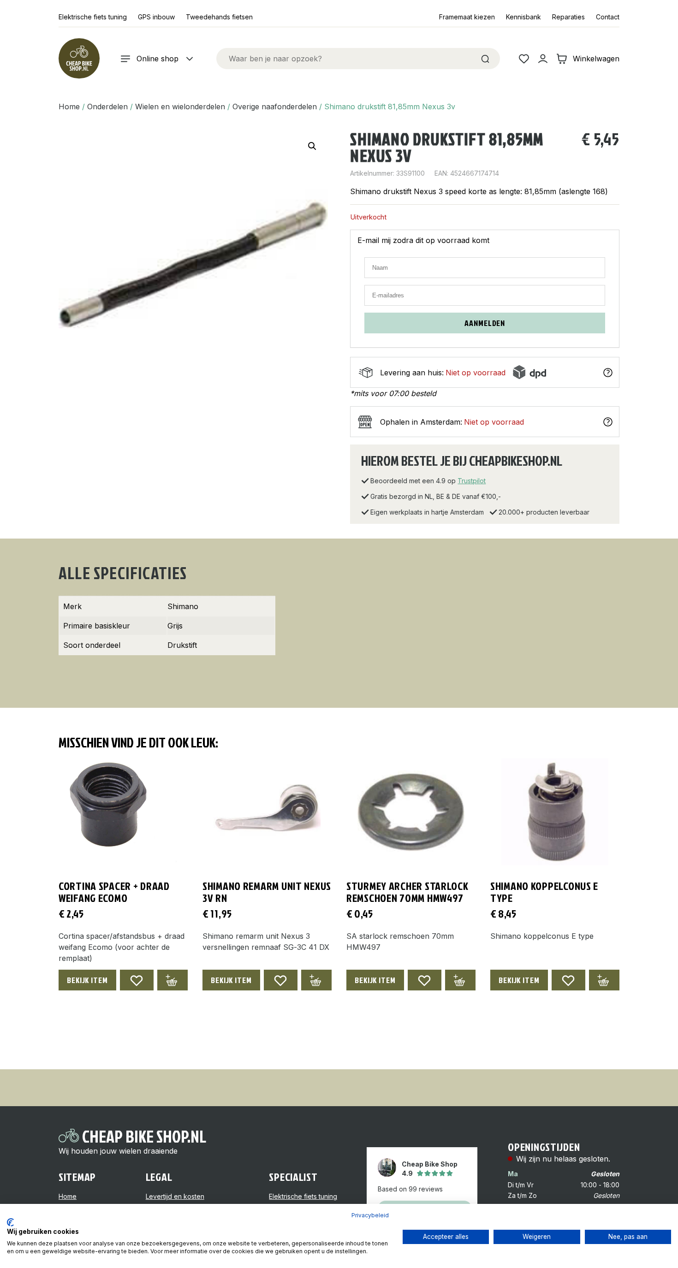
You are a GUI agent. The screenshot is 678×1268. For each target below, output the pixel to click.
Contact (607, 17)
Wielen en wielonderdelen (180, 106)
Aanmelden (484, 323)
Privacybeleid (370, 1215)
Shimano (182, 606)
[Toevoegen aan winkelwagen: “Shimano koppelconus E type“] (604, 980)
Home (69, 106)
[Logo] (79, 58)
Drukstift (182, 645)
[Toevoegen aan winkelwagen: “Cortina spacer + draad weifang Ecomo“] (172, 980)
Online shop (157, 58)
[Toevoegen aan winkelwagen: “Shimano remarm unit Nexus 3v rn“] (316, 980)
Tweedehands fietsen (219, 17)
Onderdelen (107, 106)
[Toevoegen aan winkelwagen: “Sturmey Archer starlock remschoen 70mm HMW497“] (460, 980)
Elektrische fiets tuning (93, 17)
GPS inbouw (156, 17)
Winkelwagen (596, 58)
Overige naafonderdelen (274, 106)
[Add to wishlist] (137, 980)
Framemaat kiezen (467, 17)
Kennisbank (523, 17)
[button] (312, 146)
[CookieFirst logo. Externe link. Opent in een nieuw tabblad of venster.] (10, 1222)
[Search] (485, 58)
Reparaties (568, 17)
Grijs (175, 625)
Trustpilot (472, 481)
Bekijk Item (87, 980)
